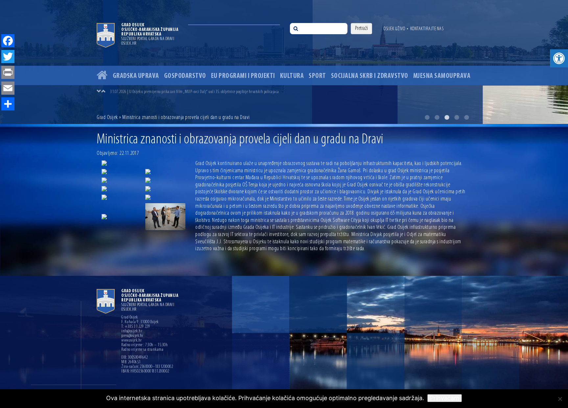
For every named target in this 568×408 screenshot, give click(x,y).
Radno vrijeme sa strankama (142, 350)
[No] (559, 399)
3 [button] (446, 117)
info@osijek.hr (131, 331)
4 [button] (456, 117)
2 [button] (437, 117)
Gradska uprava (136, 76)
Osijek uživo (394, 29)
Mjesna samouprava (442, 76)
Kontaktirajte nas (427, 29)
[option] (284, 62)
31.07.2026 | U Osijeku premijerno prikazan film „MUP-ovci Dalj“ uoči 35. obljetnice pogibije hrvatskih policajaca (194, 91)
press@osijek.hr (132, 336)
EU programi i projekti (243, 76)
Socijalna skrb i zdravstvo (369, 76)
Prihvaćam (444, 398)
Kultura (292, 76)
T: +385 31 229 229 (135, 326)
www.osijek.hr (131, 340)
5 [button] (466, 117)
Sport (317, 76)
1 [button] (427, 117)
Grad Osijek (107, 118)
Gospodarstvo (185, 76)
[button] (559, 58)
